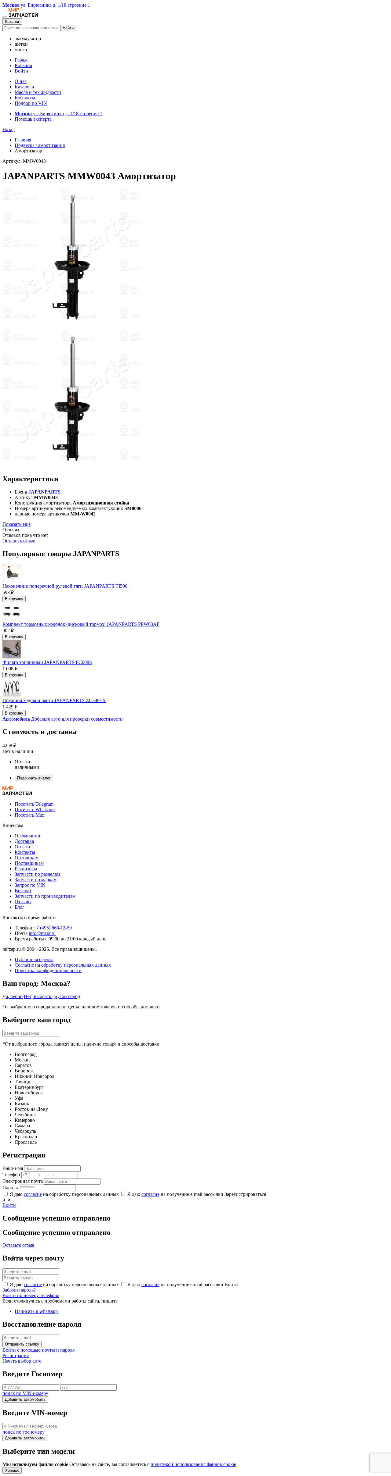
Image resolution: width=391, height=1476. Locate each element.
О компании (27, 835)
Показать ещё (16, 524)
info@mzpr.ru (42, 933)
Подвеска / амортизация (40, 145)
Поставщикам (29, 863)
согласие (33, 1194)
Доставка (24, 841)
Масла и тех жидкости (38, 92)
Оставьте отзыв (18, 1245)
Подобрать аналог (34, 778)
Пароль (10, 1187)
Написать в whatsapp (36, 1311)
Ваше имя (12, 1168)
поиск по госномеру (23, 1432)
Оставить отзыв (18, 540)
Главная (23, 139)
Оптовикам (26, 857)
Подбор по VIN (31, 103)
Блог (19, 907)
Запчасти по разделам (37, 874)
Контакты (25, 97)
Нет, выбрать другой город (52, 996)
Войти (21, 70)
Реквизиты (26, 868)
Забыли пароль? (19, 1289)
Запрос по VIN (30, 885)
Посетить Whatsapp (35, 809)
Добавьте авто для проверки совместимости (62, 719)
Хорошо (12, 1470)
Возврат (23, 890)
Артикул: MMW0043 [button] (24, 161)
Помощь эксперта (33, 119)
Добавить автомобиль (25, 1399)
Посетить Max (29, 815)
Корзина (23, 65)
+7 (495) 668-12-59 (53, 927)
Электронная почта (22, 1181)
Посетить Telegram (34, 804)
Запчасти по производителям (45, 896)
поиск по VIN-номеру (25, 1393)
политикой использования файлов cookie (193, 1464)
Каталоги (24, 86)
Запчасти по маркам (36, 879)
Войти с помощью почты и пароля (38, 1350)
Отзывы (23, 901)
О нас (21, 81)
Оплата (22, 846)
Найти (68, 28)
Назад (8, 129)
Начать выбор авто (22, 1361)
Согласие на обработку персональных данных (63, 965)
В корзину (14, 599)
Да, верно (12, 996)
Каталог (12, 21)
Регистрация (15, 1355)
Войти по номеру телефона (30, 1295)
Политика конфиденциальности (48, 970)
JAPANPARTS (44, 491)
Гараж (21, 59)
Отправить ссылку (22, 1344)
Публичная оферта (34, 959)
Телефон (11, 1174)
